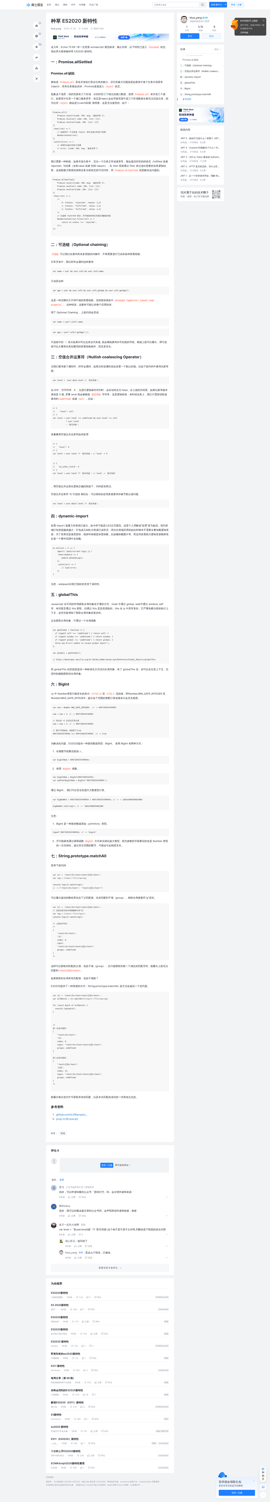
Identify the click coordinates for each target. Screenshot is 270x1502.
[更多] (263, 1495)
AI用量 (82, 4)
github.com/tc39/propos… (71, 1114)
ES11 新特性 (58, 1365)
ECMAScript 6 (162, 1407)
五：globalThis (187, 82)
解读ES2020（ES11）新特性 (67, 1402)
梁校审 (49, 1481)
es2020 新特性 (59, 1426)
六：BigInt (185, 88)
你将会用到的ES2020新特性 (67, 1390)
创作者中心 (216, 4)
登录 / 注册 (106, 1165)
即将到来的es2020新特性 (65, 1353)
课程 (65, 4)
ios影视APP (135, 1485)
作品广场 (93, 4)
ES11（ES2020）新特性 (65, 1439)
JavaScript (163, 1309)
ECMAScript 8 (162, 1297)
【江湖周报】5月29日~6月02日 (66, 1481)
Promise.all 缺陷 (190, 59)
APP (73, 4)
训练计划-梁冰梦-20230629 (93, 1481)
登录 (236, 4)
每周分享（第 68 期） (63, 1378)
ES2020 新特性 (60, 1341)
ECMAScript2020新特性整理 (68, 1463)
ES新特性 (56, 1414)
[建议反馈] (263, 1487)
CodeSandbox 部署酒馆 (149, 1481)
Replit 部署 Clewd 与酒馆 (118, 1485)
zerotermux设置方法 (128, 1481)
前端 (166, 1321)
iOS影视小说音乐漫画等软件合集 (59, 1485)
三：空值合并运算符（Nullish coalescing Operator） (201, 71)
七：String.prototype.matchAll (195, 94)
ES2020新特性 (59, 1292)
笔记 (166, 1419)
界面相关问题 (112, 1481)
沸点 (57, 4)
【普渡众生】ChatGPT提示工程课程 (90, 1485)
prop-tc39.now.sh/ (67, 1118)
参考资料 (186, 99)
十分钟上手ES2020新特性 (66, 1451)
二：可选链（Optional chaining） (196, 65)
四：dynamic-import (190, 77)
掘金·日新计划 (162, 1431)
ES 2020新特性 (60, 1305)
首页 (49, 4)
